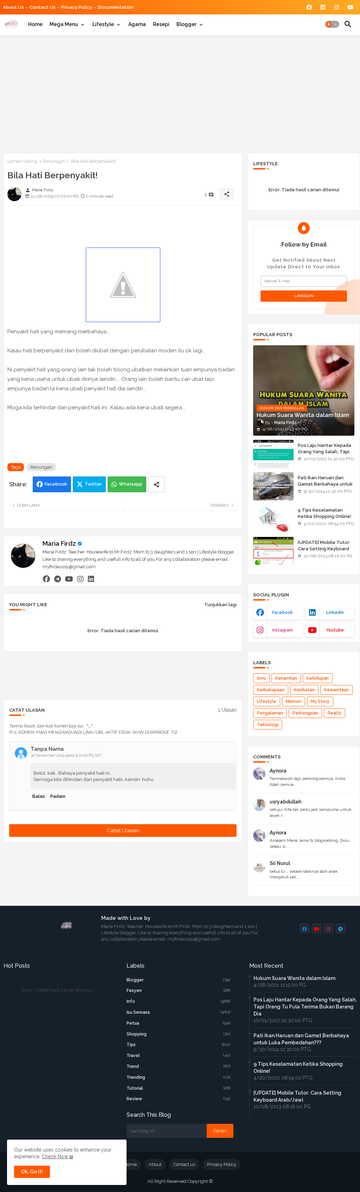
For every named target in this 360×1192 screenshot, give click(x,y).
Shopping (179, 1034)
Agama (137, 24)
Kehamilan (286, 678)
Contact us (43, 7)
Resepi (161, 24)
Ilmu (261, 678)
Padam (57, 796)
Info (179, 1001)
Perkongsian (305, 713)
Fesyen (179, 990)
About (155, 1164)
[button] (332, 24)
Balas (38, 796)
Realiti (334, 713)
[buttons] (309, 7)
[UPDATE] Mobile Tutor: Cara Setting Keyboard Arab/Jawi (324, 549)
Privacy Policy (76, 7)
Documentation (116, 7)
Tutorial (179, 1088)
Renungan (54, 161)
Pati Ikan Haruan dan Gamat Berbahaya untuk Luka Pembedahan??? (325, 484)
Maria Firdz (59, 543)
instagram (282, 630)
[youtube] (69, 579)
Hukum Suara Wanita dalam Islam (294, 978)
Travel (179, 1055)
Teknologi (267, 724)
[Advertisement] (180, 93)
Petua (179, 1023)
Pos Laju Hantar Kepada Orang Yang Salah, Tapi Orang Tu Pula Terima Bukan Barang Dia (324, 455)
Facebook (56, 484)
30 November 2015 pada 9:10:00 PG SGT (66, 755)
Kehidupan (318, 678)
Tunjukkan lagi (220, 604)
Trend (179, 1066)
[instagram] (80, 579)
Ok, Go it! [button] (32, 1171)
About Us (13, 7)
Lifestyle (103, 24)
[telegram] (57, 579)
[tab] (35, 24)
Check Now (55, 1156)
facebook (282, 612)
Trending (179, 1077)
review (179, 1098)
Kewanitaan (336, 689)
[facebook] (46, 579)
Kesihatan (304, 689)
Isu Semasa (179, 1012)
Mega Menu (64, 24)
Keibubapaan (270, 689)
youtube (335, 630)
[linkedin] (91, 579)
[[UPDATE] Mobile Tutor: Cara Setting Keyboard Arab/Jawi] (273, 551)
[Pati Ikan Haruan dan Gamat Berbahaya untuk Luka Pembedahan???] (273, 486)
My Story (320, 701)
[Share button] (156, 484)
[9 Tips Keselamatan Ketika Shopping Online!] (273, 519)
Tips (179, 1044)
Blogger (186, 24)
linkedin (335, 612)
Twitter (93, 484)
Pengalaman (270, 713)
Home (35, 24)
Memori (293, 701)
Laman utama (22, 161)
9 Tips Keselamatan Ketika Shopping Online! (324, 513)
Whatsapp (130, 484)
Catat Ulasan (123, 830)
